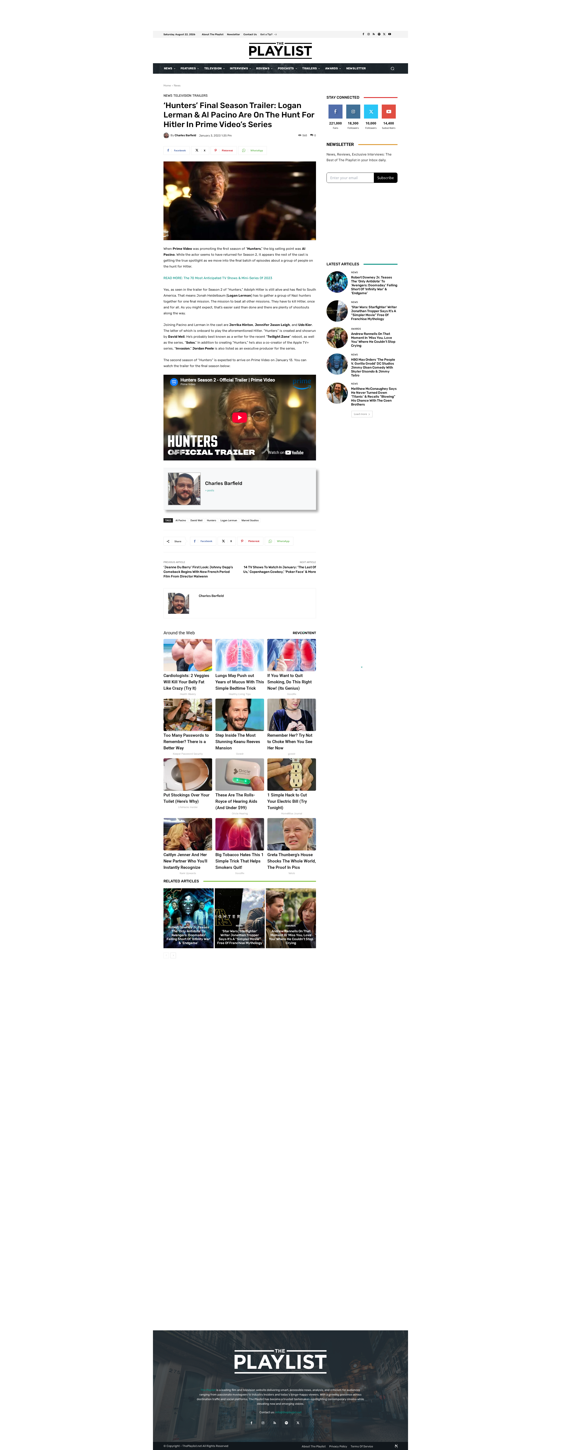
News (177, 85)
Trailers (200, 95)
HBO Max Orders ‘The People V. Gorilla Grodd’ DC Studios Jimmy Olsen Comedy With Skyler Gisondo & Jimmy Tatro (373, 367)
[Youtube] (389, 34)
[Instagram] (368, 34)
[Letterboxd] (395, 34)
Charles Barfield (185, 135)
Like (335, 106)
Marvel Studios (250, 520)
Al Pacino (181, 520)
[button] (392, 68)
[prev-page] (166, 955)
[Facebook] (363, 34)
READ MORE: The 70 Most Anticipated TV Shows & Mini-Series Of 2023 (217, 278)
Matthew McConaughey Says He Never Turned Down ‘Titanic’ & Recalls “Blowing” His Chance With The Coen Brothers (374, 396)
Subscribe (388, 106)
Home (167, 85)
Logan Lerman (228, 520)
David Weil (196, 520)
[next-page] (173, 955)
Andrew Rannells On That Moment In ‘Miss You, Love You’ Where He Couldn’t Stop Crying (291, 937)
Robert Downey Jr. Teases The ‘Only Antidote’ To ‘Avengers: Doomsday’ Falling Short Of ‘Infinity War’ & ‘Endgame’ (189, 935)
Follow (353, 106)
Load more (360, 414)
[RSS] (373, 34)
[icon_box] (268, 35)
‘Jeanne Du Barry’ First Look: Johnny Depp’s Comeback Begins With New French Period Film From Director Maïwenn (198, 571)
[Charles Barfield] (166, 135)
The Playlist (208, 1390)
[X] (384, 34)
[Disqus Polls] (240, 1023)
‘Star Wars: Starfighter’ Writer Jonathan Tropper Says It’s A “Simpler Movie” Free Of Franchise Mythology (239, 937)
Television (182, 95)
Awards (290, 926)
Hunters (211, 520)
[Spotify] (379, 34)
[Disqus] (239, 1137)
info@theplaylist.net (288, 1412)
